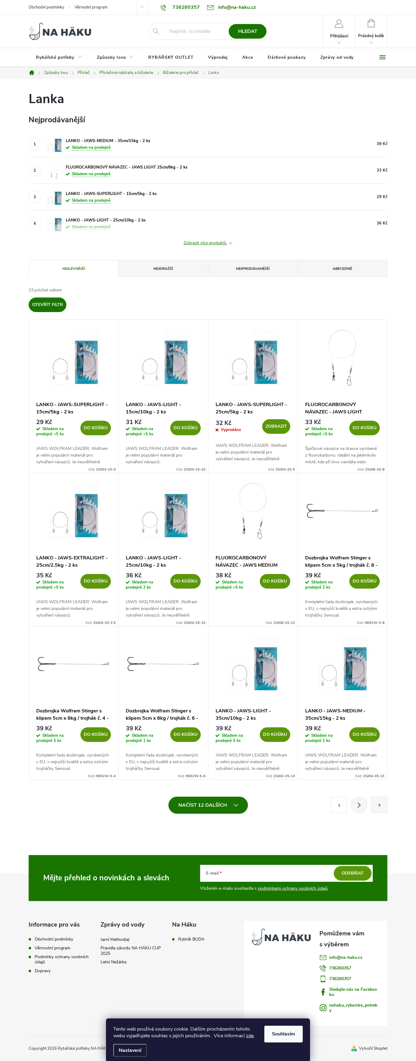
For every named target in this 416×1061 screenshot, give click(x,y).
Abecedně (342, 268)
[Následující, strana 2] (359, 805)
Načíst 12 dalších (203, 805)
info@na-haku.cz (345, 957)
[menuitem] (59, 57)
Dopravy (43, 971)
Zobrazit (276, 426)
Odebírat (353, 873)
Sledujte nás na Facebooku (353, 991)
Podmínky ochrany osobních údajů (62, 959)
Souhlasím (283, 1034)
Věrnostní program (91, 7)
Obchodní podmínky (46, 7)
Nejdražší (163, 268)
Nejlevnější (73, 268)
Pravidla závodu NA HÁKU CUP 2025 (130, 950)
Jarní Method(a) (114, 939)
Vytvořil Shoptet (373, 1048)
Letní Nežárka (113, 962)
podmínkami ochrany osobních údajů (293, 888)
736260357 (340, 968)
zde (250, 1035)
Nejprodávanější (253, 268)
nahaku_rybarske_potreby (353, 1007)
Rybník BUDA (191, 939)
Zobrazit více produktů (205, 243)
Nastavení (130, 1050)
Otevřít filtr (47, 305)
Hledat (247, 31)
